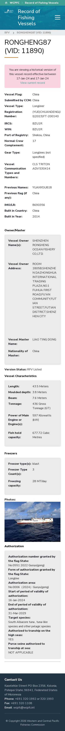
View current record (32, 83)
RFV (7, 32)
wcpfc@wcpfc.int (24, 708)
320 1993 (47, 699)
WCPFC (15, 3)
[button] (32, 522)
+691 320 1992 (25, 699)
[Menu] (56, 18)
